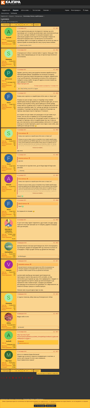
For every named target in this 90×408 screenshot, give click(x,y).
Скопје (13, 367)
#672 (57, 294)
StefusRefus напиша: (23, 264)
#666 (57, 154)
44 (18, 24)
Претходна (6, 24)
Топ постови (36, 10)
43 (16, 24)
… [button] (13, 24)
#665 (57, 130)
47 (27, 24)
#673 (57, 313)
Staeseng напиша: (23, 158)
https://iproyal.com (23, 84)
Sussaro (4, 21)
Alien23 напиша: (22, 203)
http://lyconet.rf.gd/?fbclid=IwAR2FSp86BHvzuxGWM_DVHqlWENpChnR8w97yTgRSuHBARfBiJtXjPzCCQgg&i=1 (37, 336)
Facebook (21, 341)
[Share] (54, 28)
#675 (57, 351)
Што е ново (25, 10)
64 (32, 24)
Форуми (15, 10)
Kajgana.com (6, 10)
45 (21, 24)
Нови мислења (5, 13)
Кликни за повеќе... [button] (38, 147)
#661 (57, 28)
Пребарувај (14, 13)
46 (24, 24)
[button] (30, 10)
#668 (57, 200)
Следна (37, 24)
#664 (57, 93)
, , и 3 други (29, 88)
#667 (57, 175)
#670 (57, 242)
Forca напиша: (22, 133)
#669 (57, 219)
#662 (57, 50)
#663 (57, 69)
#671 (57, 261)
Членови (46, 10)
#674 (57, 331)
